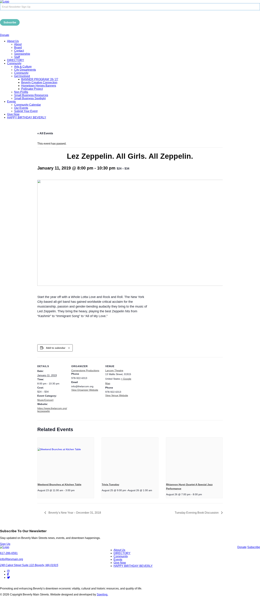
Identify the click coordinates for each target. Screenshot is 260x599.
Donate (4, 35)
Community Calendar (27, 104)
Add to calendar (55, 347)
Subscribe (10, 22)
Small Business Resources (31, 95)
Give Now (13, 114)
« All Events (45, 133)
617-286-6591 (9, 553)
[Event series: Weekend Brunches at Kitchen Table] (76, 490)
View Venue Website (116, 395)
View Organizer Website (84, 389)
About (18, 44)
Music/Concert (45, 400)
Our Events (21, 107)
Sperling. (102, 594)
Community (14, 63)
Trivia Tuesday (110, 484)
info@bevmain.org (11, 559)
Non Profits (21, 91)
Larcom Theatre (114, 370)
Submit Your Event (25, 111)
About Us (13, 41)
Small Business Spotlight (30, 98)
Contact (19, 50)
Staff (17, 57)
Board (18, 47)
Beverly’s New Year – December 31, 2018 (74, 512)
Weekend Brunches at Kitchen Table (59, 484)
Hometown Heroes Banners (38, 85)
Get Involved (22, 76)
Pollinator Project (32, 88)
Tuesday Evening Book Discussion (197, 512)
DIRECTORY (15, 60)
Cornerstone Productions (85, 370)
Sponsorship (22, 53)
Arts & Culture (23, 66)
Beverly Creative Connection (39, 82)
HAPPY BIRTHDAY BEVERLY (26, 117)
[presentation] (65, 458)
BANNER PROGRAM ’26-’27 (39, 79)
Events (11, 101)
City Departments (25, 69)
